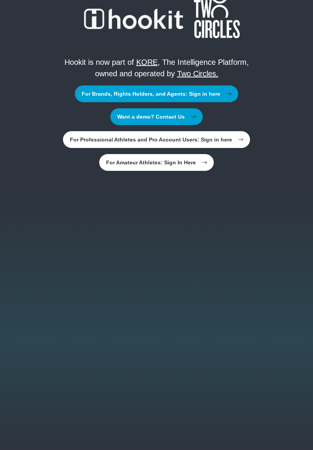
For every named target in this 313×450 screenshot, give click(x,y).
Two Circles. (197, 73)
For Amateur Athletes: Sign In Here (151, 162)
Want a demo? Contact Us (151, 117)
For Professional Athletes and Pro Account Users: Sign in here (151, 140)
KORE (147, 62)
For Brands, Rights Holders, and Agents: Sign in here (151, 94)
